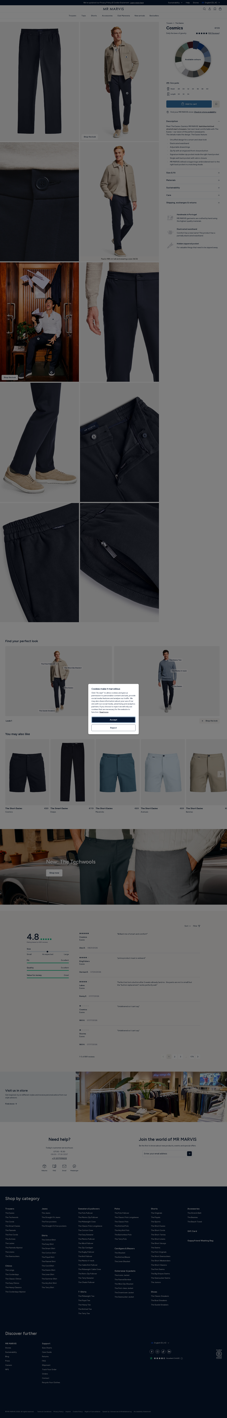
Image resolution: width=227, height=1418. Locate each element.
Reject (113, 727)
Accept (113, 719)
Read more (103, 712)
